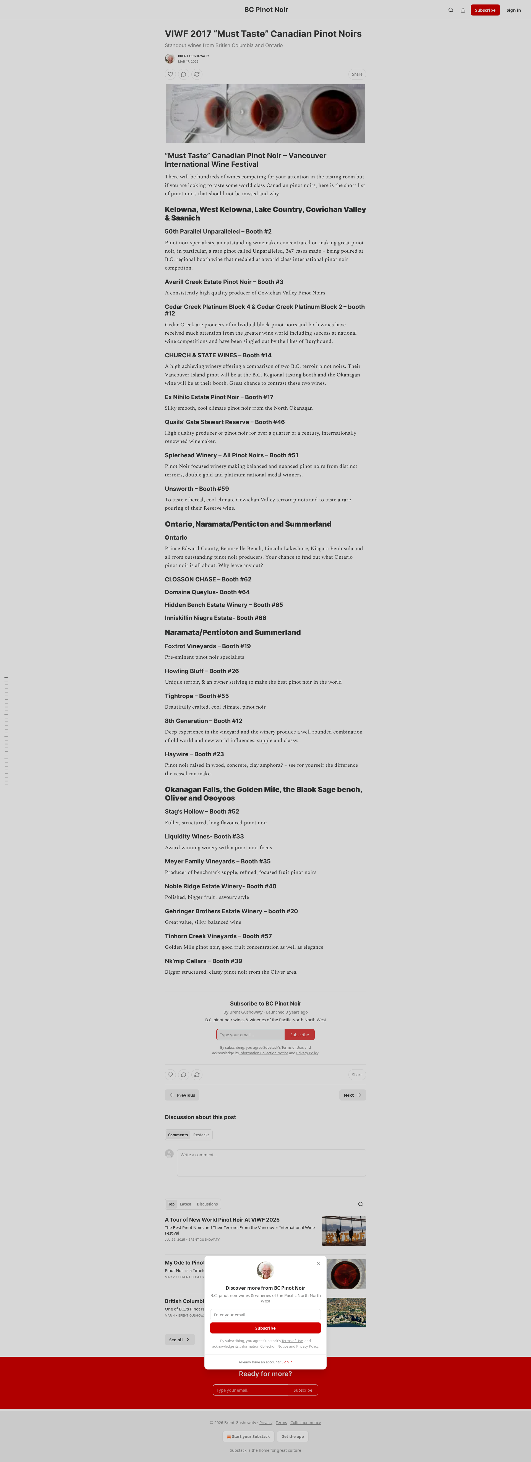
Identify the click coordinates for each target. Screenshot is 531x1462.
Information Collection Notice (264, 1346)
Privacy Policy (307, 1346)
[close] (318, 1263)
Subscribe (265, 1328)
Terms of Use (292, 1340)
